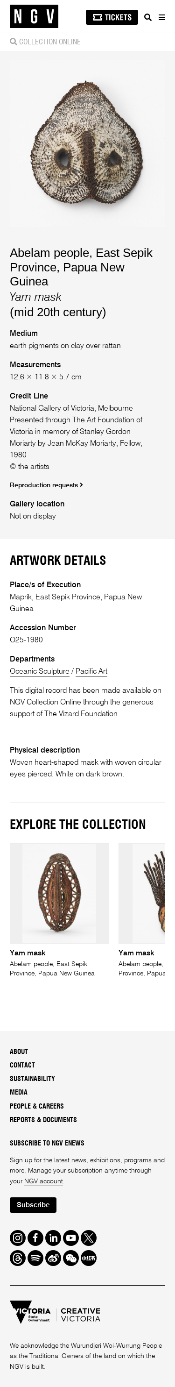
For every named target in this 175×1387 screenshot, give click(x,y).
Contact (22, 1065)
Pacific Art (91, 672)
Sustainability (32, 1079)
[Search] (148, 17)
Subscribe (33, 1205)
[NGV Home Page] (34, 16)
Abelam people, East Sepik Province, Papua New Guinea (81, 267)
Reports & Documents (43, 1120)
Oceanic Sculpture (40, 672)
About (19, 1052)
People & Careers (37, 1106)
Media (19, 1092)
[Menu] (161, 17)
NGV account (43, 1181)
